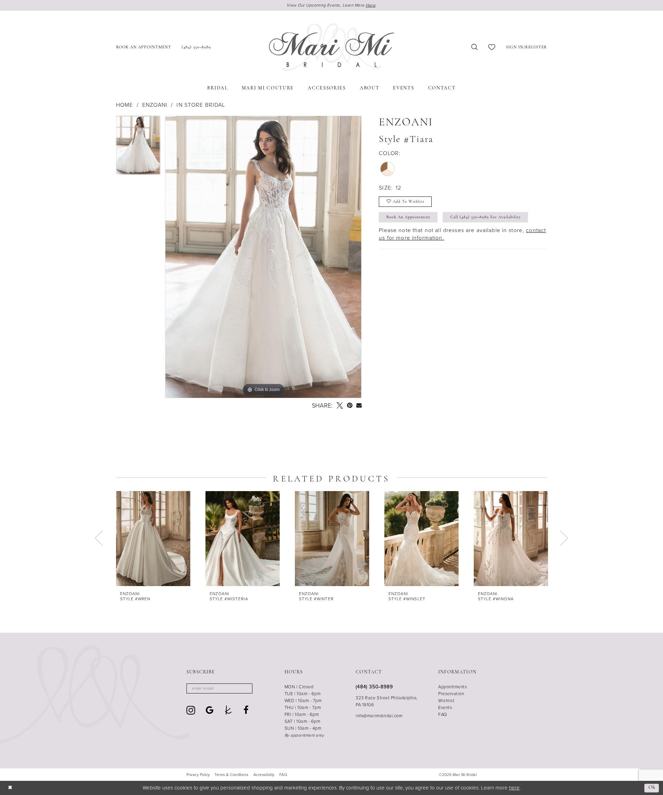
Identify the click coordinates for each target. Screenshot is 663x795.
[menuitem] (143, 47)
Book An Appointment (408, 217)
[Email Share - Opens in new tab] (359, 405)
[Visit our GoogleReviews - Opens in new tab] (210, 710)
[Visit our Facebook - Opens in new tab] (246, 710)
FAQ (442, 714)
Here (370, 5)
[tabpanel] (138, 148)
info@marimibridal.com (379, 715)
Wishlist (446, 700)
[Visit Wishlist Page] (492, 47)
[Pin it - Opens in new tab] (349, 405)
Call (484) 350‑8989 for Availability (485, 217)
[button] (526, 47)
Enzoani (154, 105)
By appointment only (304, 735)
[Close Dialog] (10, 788)
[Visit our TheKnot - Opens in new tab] (228, 710)
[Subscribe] (245, 688)
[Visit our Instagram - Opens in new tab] (190, 710)
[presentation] (153, 538)
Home (124, 105)
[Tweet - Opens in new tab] (340, 405)
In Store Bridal (200, 105)
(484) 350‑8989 (374, 686)
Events (445, 707)
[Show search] (474, 47)
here (514, 788)
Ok (652, 788)
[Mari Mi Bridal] (331, 47)
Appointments (452, 686)
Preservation (451, 693)
